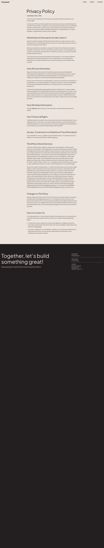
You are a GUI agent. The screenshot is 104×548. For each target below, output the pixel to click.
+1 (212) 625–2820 (75, 260)
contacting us (38, 226)
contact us (55, 137)
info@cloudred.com (75, 255)
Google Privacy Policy (50, 185)
